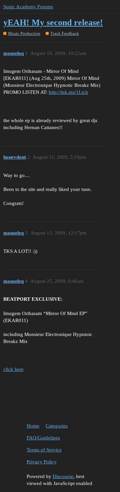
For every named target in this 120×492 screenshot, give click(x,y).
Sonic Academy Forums (28, 6)
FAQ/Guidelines (43, 437)
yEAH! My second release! (53, 22)
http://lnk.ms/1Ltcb (68, 92)
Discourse (63, 476)
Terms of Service (44, 449)
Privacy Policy (42, 461)
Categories (57, 425)
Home (33, 425)
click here (13, 369)
